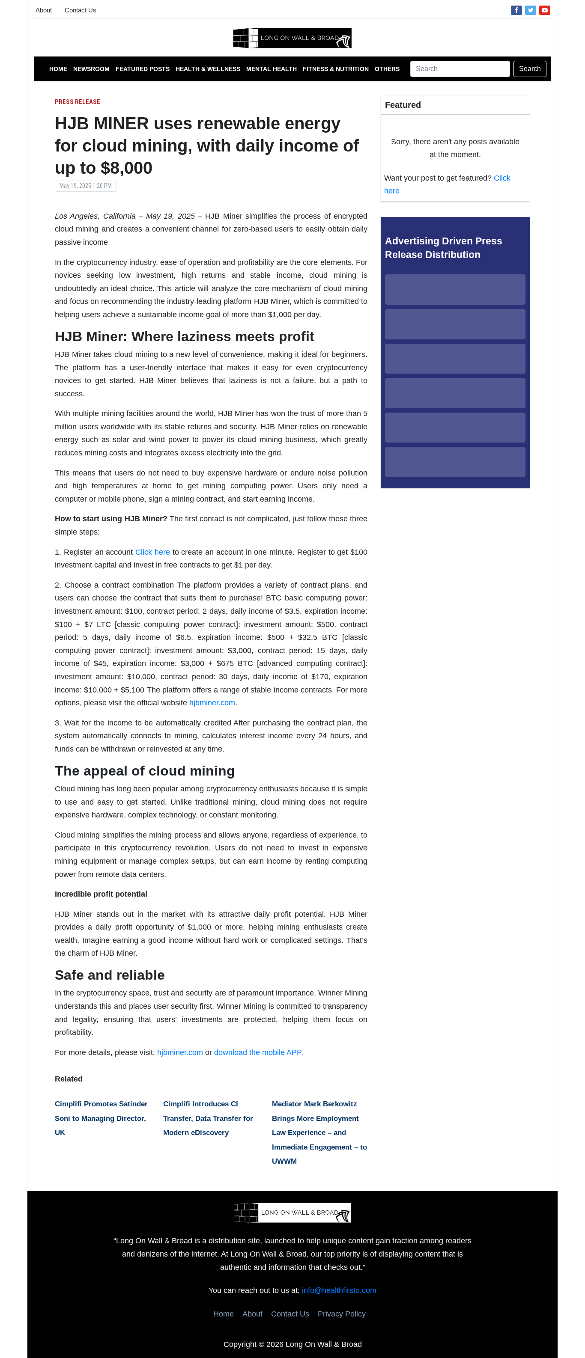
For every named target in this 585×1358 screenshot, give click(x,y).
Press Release (77, 102)
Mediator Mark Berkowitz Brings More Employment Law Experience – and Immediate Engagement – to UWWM (319, 1132)
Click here (152, 552)
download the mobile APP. (258, 1052)
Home (58, 68)
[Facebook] (516, 10)
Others (387, 68)
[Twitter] (531, 10)
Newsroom (91, 68)
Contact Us (80, 10)
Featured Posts (143, 68)
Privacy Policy (342, 1314)
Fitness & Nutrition (336, 68)
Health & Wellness (208, 68)
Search (530, 68)
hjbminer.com (212, 702)
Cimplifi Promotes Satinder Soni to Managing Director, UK (101, 1118)
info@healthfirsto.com (339, 1290)
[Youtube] (545, 10)
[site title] (292, 1212)
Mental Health (271, 68)
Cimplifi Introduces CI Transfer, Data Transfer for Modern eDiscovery (208, 1118)
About (44, 10)
